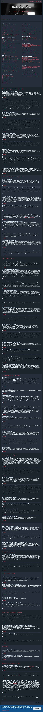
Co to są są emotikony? (6, 77)
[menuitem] (3, 1)
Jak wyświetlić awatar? (6, 49)
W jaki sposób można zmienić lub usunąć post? (10, 58)
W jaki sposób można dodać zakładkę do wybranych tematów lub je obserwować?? (30, 60)
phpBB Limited (31, 666)
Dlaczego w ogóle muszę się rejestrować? (9, 24)
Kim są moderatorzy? (25, 25)
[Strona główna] (21, 7)
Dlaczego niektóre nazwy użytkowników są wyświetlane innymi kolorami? (31, 32)
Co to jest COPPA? (5, 25)
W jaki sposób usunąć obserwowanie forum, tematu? (31, 62)
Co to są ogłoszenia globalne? (7, 79)
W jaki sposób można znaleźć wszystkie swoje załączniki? (29, 68)
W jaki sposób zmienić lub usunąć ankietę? (9, 62)
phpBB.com (32, 217)
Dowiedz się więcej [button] (5, 710)
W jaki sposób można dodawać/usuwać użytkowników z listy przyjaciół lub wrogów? (31, 46)
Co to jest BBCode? (5, 75)
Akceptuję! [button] (37, 708)
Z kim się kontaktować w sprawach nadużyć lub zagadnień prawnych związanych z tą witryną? (30, 74)
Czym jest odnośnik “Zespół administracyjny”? (30, 34)
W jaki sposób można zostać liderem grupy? (29, 30)
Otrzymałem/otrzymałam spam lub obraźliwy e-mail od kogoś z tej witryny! (31, 40)
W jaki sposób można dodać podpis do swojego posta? (11, 59)
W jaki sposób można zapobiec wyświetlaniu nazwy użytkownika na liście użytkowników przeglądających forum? (11, 40)
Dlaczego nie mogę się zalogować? (8, 30)
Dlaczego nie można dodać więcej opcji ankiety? (10, 61)
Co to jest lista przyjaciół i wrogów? (28, 44)
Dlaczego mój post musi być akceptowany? (9, 70)
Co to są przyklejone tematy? (7, 81)
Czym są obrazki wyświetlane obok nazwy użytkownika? (9, 47)
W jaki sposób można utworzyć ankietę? (9, 60)
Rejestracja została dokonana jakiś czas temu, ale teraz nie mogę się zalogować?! (11, 32)
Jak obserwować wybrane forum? (27, 61)
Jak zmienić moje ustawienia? (7, 38)
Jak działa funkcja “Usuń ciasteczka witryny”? (10, 35)
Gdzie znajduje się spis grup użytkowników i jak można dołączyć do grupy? (31, 28)
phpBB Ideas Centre (16, 675)
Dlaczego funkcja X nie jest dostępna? (28, 72)
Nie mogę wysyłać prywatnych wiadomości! (29, 37)
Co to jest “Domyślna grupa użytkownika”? (29, 33)
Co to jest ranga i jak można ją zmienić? (8, 50)
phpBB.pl (26, 217)
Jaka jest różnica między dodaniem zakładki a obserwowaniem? (29, 58)
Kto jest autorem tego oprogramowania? (29, 71)
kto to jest (15, 683)
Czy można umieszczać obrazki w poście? (9, 78)
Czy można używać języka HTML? (7, 76)
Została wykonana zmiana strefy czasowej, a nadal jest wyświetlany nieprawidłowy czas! (11, 44)
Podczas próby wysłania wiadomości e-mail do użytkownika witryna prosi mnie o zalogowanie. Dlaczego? (10, 52)
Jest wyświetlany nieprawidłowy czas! (8, 42)
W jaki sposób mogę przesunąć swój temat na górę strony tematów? (10, 72)
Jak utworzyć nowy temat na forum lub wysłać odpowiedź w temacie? (10, 57)
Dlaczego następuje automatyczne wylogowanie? (10, 34)
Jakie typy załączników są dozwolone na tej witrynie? (31, 66)
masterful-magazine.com (21, 11)
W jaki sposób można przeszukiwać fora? (29, 49)
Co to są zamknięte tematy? (7, 82)
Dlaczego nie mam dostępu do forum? (8, 63)
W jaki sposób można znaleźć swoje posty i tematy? (30, 54)
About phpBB (28, 668)
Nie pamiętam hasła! (5, 33)
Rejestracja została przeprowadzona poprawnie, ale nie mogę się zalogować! (11, 28)
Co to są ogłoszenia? (5, 80)
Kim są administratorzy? (26, 24)
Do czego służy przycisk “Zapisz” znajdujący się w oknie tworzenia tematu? (11, 69)
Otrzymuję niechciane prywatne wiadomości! (29, 38)
